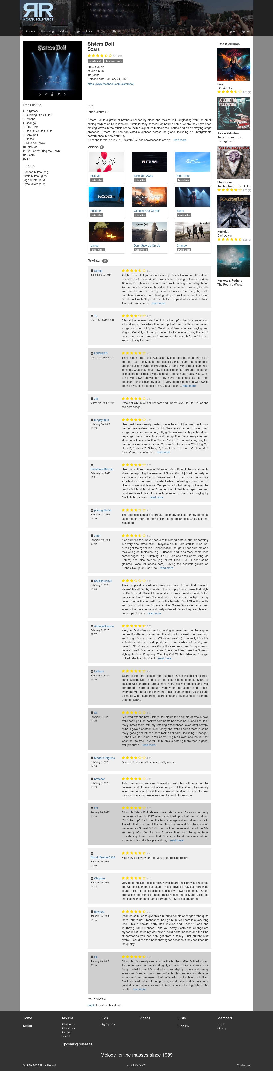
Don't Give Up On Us (147, 245)
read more (180, 140)
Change (182, 245)
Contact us (243, 1065)
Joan (97, 536)
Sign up (245, 31)
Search (66, 1036)
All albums (68, 1024)
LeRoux (99, 671)
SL (96, 713)
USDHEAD (101, 353)
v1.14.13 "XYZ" (136, 1065)
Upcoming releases (77, 1043)
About (116, 31)
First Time (183, 176)
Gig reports (108, 1024)
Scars (180, 211)
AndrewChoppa (104, 626)
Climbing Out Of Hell (146, 211)
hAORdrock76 (103, 581)
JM (96, 399)
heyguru (99, 912)
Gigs (77, 31)
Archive (66, 1032)
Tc (95, 316)
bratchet (99, 779)
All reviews (68, 1028)
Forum (102, 31)
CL (96, 957)
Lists (89, 31)
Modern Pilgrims (104, 758)
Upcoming (47, 31)
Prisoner (95, 211)
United (94, 245)
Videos (64, 31)
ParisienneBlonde (102, 469)
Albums (30, 31)
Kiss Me (95, 176)
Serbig (98, 271)
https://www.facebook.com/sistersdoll (111, 84)
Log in (231, 31)
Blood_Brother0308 (103, 857)
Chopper (99, 878)
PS (96, 808)
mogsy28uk (101, 420)
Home (27, 1017)
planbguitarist (102, 510)
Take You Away (143, 176)
